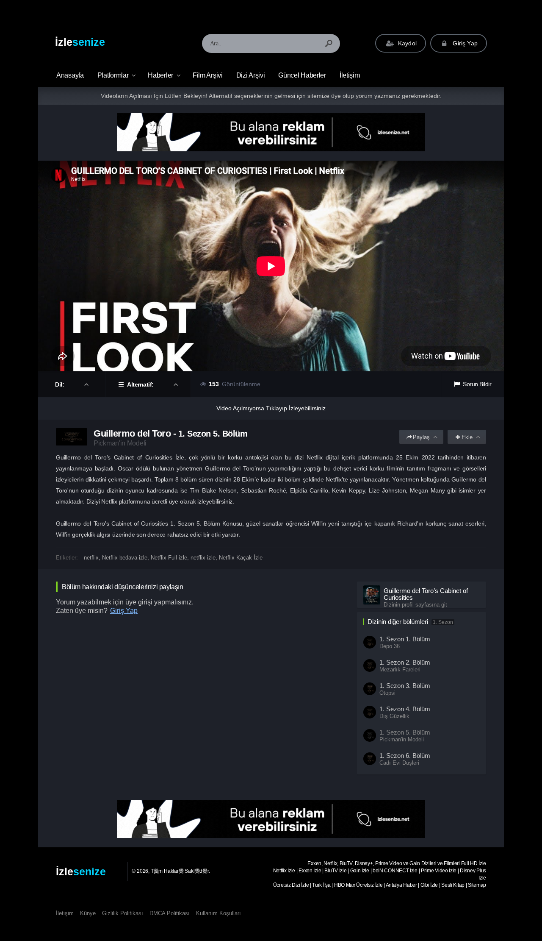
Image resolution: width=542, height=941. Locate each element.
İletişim (350, 75)
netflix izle (203, 557)
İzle (80, 42)
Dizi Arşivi (250, 75)
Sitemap (477, 885)
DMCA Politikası (169, 913)
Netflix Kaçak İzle (241, 557)
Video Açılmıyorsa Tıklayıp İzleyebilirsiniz (271, 408)
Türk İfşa (321, 885)
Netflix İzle (284, 871)
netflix (91, 557)
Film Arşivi (208, 75)
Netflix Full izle (169, 557)
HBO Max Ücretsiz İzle (358, 885)
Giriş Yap (464, 43)
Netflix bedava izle (124, 557)
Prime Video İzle (438, 871)
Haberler (160, 75)
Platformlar (113, 75)
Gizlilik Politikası (122, 913)
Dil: (60, 384)
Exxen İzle (310, 871)
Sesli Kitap (453, 885)
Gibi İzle (429, 885)
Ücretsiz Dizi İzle (291, 885)
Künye (88, 913)
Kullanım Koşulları (218, 913)
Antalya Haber (401, 885)
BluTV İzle (335, 871)
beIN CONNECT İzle (395, 871)
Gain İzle (359, 871)
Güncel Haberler (302, 75)
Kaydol (406, 43)
